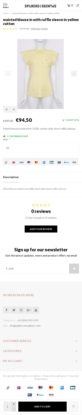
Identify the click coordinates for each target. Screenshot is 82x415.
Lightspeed (61, 376)
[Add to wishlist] (74, 407)
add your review (39, 28)
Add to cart (42, 406)
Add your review (41, 229)
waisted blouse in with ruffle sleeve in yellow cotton (36, 13)
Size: (6, 139)
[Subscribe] (74, 269)
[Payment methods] (6, 161)
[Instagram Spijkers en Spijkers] (21, 310)
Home (6, 13)
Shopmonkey (41, 379)
